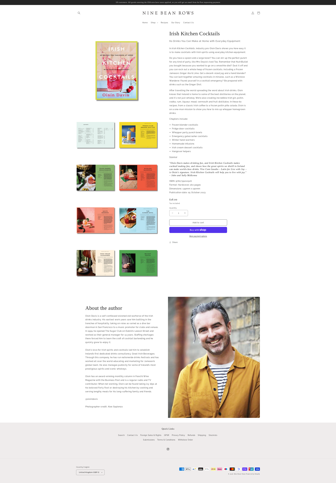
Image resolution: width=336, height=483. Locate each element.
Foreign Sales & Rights (150, 435)
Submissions (149, 440)
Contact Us (132, 435)
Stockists (213, 435)
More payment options (198, 236)
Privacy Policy (178, 435)
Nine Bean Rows (240, 474)
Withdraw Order (185, 440)
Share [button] (175, 242)
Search (121, 435)
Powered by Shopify (253, 474)
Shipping (202, 435)
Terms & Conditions (166, 440)
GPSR (166, 435)
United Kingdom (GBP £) (89, 472)
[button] (79, 13)
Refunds (191, 435)
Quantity (173, 208)
